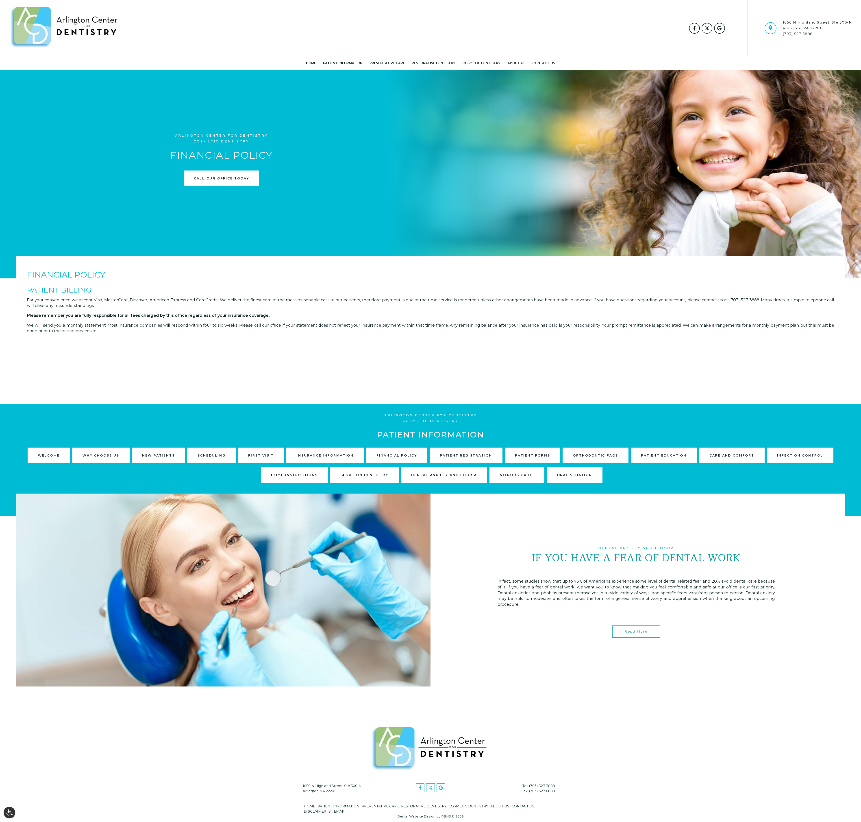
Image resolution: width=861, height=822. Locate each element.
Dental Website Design (416, 816)
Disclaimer (315, 811)
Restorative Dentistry (433, 63)
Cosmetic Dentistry (481, 63)
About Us (516, 63)
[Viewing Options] (9, 813)
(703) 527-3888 (798, 34)
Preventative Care (387, 63)
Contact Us (543, 63)
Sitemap (336, 811)
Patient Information (343, 63)
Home (311, 63)
